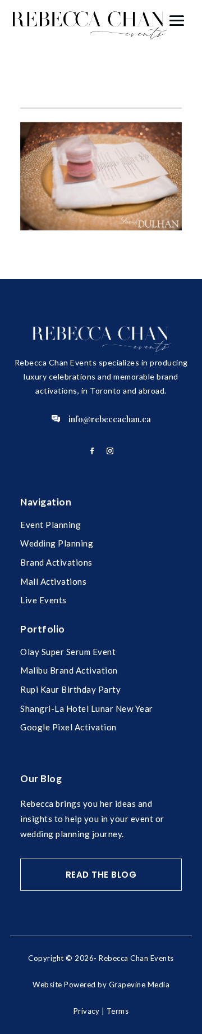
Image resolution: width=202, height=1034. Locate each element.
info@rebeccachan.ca (109, 419)
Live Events (43, 600)
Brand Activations (56, 562)
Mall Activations (53, 581)
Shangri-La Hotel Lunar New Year (86, 708)
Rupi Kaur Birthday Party (70, 689)
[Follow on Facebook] (92, 451)
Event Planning (50, 525)
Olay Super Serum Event (68, 652)
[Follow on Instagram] (110, 451)
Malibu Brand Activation (69, 670)
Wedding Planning (56, 543)
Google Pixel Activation (68, 727)
